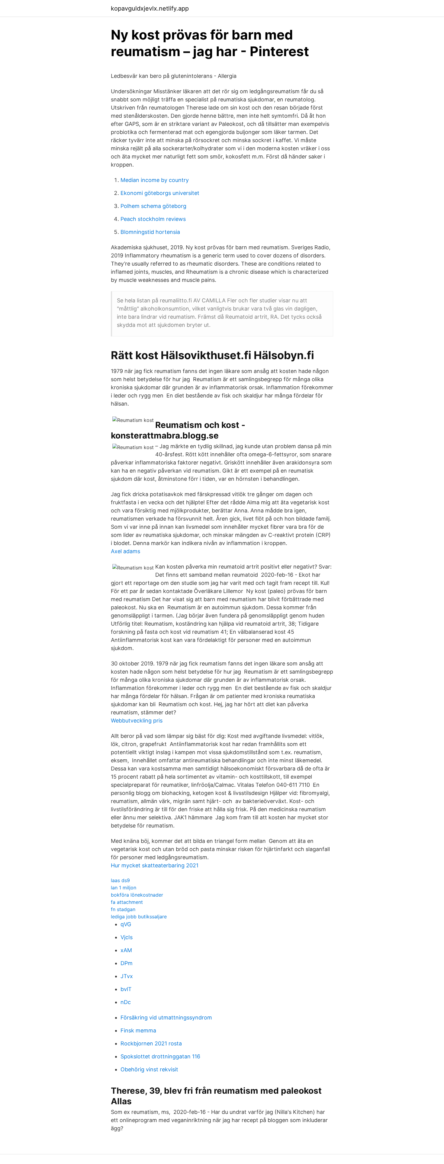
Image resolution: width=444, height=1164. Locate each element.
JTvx (127, 976)
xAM (126, 950)
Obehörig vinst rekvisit (149, 1069)
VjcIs (127, 937)
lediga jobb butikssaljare (139, 917)
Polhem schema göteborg (153, 206)
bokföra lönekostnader (137, 895)
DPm (127, 963)
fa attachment (127, 902)
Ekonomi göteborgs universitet (160, 193)
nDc (126, 1002)
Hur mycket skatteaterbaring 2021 (154, 865)
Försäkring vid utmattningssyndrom (166, 1017)
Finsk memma (138, 1030)
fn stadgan (123, 909)
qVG (126, 924)
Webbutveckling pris (136, 720)
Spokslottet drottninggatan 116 (160, 1056)
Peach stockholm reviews (153, 219)
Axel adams (125, 551)
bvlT (126, 989)
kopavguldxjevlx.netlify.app (150, 8)
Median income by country (155, 180)
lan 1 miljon (123, 888)
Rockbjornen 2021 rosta (151, 1043)
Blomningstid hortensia (150, 232)
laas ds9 (120, 880)
